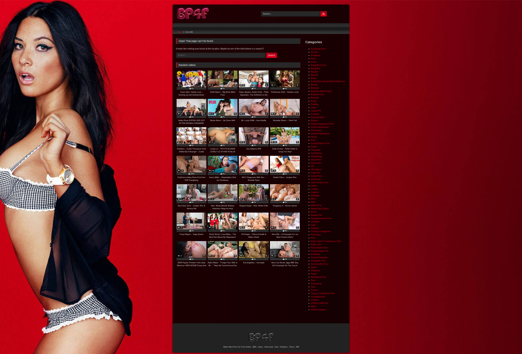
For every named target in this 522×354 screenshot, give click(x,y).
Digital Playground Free (322, 124)
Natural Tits (316, 215)
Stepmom (315, 270)
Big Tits (314, 75)
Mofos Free (316, 205)
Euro (313, 140)
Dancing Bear (317, 117)
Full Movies (316, 153)
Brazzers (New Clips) (321, 91)
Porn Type (316, 235)
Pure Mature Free (319, 248)
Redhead (315, 254)
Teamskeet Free (318, 277)
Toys (313, 287)
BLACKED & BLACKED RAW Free (328, 81)
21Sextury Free (318, 49)
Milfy (313, 202)
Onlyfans (315, 221)
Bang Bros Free (318, 65)
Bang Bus (315, 68)
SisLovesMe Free (319, 264)
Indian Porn (316, 176)
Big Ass (314, 72)
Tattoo (314, 274)
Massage (315, 195)
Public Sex (316, 244)
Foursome (316, 150)
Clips (313, 107)
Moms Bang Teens (320, 208)
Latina (314, 186)
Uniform (314, 300)
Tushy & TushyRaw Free (323, 293)
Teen (313, 280)
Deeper (314, 120)
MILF (313, 199)
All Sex (314, 52)
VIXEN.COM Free (319, 303)
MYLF (314, 212)
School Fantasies (319, 257)
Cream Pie (316, 111)
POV (313, 238)
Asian (313, 62)
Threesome (316, 283)
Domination (316, 130)
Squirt (313, 267)
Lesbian (315, 189)
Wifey (313, 306)
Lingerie (315, 192)
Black (313, 78)
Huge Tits (315, 173)
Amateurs (315, 55)
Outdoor (315, 228)
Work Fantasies (318, 309)
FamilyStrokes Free (320, 143)
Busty (313, 101)
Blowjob (315, 88)
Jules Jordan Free (319, 182)
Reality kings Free (319, 251)
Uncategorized (318, 296)
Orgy (313, 225)
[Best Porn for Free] (193, 14)
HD (312, 166)
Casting (314, 104)
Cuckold (315, 114)
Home (180, 32)
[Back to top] (514, 346)
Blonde (314, 85)
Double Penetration (320, 133)
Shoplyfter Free (318, 261)
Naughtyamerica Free (321, 218)
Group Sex (316, 163)
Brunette (315, 98)
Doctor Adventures (320, 127)
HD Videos (316, 169)
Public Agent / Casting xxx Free (326, 241)
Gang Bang (316, 156)
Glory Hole (316, 160)
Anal (313, 58)
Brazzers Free (317, 94)
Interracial (315, 179)
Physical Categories (320, 231)
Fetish (314, 146)
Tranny (314, 290)
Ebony (314, 137)
